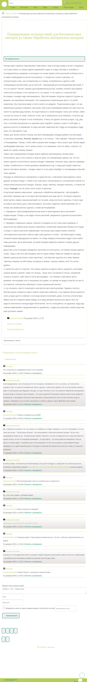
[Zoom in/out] (15, 630)
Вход (81, 7)
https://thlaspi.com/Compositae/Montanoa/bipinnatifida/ (48, 467)
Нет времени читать (12, 59)
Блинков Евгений (12, 380)
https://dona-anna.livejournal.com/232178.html (20, 523)
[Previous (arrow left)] (3, 639)
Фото (35, 7)
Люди (45, 7)
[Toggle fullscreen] (11, 630)
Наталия (9, 366)
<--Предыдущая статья (11, 353)
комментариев (10, 359)
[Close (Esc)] (3, 630)
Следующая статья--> (29, 353)
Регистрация (68, 7)
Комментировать (12, 615)
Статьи (55, 7)
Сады (13, 7)
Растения (24, 7)
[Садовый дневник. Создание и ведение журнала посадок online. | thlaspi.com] (4, 4)
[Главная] (3, 13)
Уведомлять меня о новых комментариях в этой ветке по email (30, 608)
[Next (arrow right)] (7, 639)
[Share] (7, 630)
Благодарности (11, 680)
